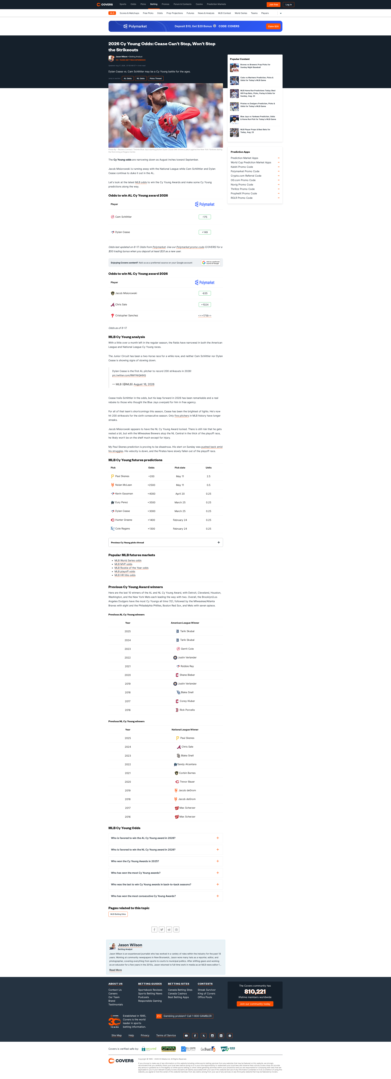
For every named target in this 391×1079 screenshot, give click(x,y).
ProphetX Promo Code (244, 193)
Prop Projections (174, 13)
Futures (190, 13)
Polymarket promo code (190, 247)
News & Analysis (206, 13)
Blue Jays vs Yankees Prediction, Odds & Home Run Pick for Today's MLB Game (258, 117)
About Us (115, 983)
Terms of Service (166, 1035)
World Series (241, 13)
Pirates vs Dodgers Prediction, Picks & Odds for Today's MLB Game (257, 104)
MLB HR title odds (125, 575)
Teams (254, 13)
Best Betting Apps (178, 997)
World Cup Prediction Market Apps (251, 162)
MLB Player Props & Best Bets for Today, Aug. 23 (255, 130)
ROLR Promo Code (241, 197)
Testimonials (115, 1004)
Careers (112, 993)
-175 (204, 216)
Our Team (114, 997)
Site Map (116, 1035)
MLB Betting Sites (118, 914)
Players (265, 13)
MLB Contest (224, 13)
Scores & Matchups (129, 13)
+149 (205, 232)
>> (210, 315)
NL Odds (141, 78)
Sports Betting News (150, 993)
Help (131, 1035)
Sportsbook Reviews (150, 989)
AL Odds (128, 78)
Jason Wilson (121, 56)
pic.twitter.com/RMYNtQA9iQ (129, 375)
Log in (289, 4)
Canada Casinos (177, 993)
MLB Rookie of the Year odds (131, 567)
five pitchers (182, 415)
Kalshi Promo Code (242, 166)
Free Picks (148, 13)
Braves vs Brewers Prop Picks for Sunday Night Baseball (255, 65)
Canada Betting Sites (180, 989)
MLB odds (141, 182)
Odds (160, 13)
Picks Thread (156, 78)
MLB (112, 13)
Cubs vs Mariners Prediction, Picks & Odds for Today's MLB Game (256, 78)
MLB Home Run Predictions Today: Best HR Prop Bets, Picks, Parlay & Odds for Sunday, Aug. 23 (258, 93)
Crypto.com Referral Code (246, 175)
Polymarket (159, 247)
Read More (115, 969)
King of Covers (206, 993)
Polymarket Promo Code (245, 171)
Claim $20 (273, 26)
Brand (111, 1000)
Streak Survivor (207, 989)
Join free (273, 4)
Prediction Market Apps (244, 157)
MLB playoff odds (125, 571)
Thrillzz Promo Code (243, 188)
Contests (205, 983)
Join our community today (255, 1003)
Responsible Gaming (150, 1000)
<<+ (200, 315)
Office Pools (205, 997)
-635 (205, 293)
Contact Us (115, 989)
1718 (205, 315)
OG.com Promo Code (243, 180)
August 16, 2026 (144, 384)
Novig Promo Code (242, 184)
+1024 (204, 304)
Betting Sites (178, 983)
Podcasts (143, 997)
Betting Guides (150, 983)
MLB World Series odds (128, 560)
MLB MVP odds (123, 564)
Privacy (145, 1035)
